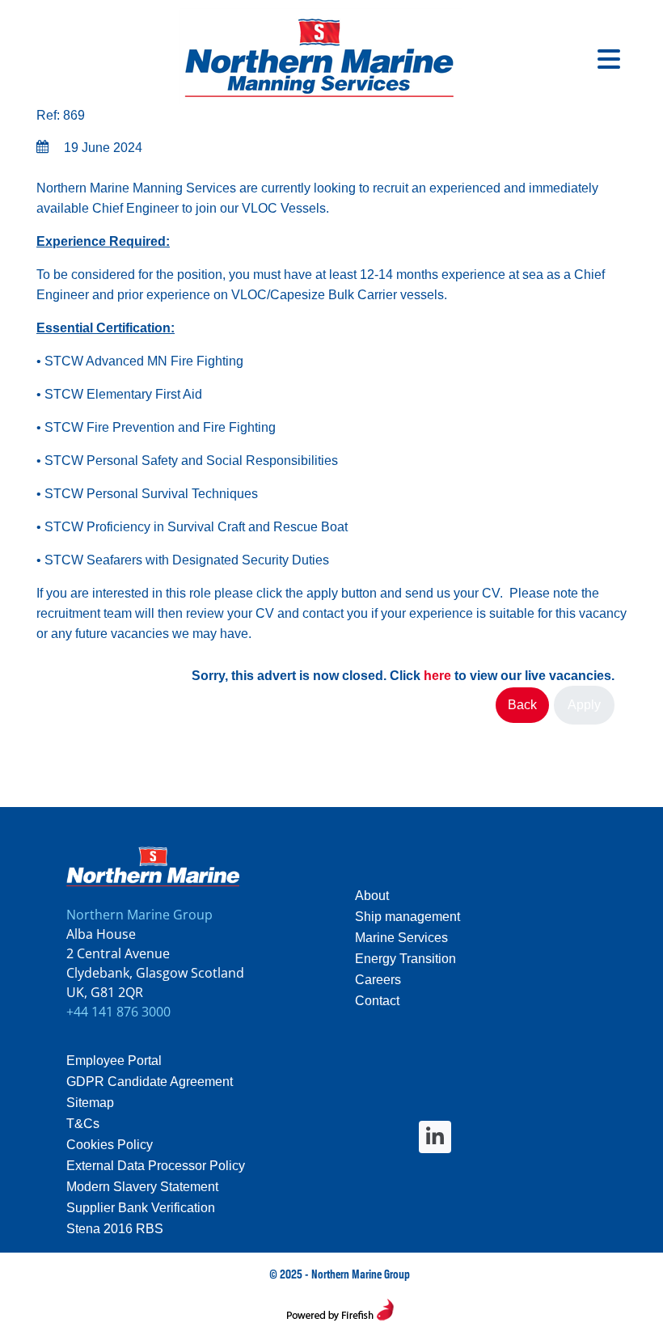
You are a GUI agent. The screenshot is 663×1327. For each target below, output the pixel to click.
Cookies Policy (109, 1145)
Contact (377, 1001)
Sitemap (90, 1102)
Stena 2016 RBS (114, 1229)
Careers (378, 980)
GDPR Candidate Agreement (149, 1081)
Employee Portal (114, 1060)
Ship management (407, 916)
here (437, 676)
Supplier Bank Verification (140, 1208)
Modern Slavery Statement (142, 1187)
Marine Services (401, 938)
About (372, 895)
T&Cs (82, 1123)
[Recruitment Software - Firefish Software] (340, 1312)
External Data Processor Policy (155, 1166)
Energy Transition (405, 959)
